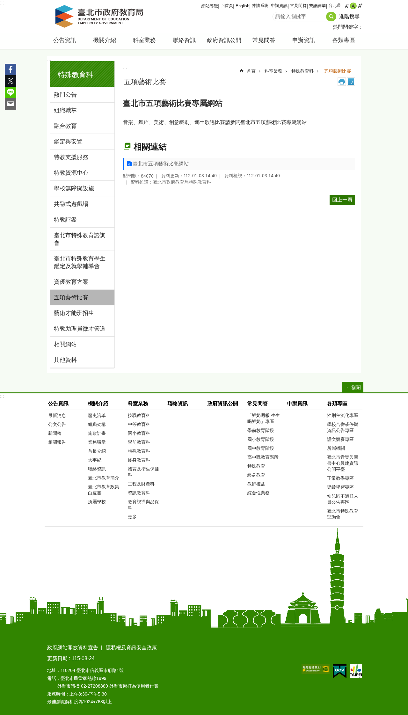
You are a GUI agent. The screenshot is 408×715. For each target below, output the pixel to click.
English (242, 6)
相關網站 (65, 344)
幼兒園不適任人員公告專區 (342, 499)
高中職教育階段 (263, 457)
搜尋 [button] (331, 16)
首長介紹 (97, 451)
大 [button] (360, 6)
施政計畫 (97, 433)
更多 (132, 516)
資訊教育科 (139, 492)
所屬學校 (97, 501)
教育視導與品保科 (143, 504)
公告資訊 (58, 403)
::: (2, 2)
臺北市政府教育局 (100, 16)
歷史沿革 (97, 415)
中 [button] (353, 6)
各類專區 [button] (343, 40)
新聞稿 (55, 433)
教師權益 (256, 483)
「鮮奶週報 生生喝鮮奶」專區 (263, 418)
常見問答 (298, 5)
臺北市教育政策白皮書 (103, 489)
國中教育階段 (260, 448)
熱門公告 (65, 94)
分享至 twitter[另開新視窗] (10, 81)
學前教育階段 (260, 430)
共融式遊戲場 (71, 204)
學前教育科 (139, 442)
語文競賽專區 (340, 439)
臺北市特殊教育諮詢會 (80, 239)
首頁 (251, 71)
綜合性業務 (258, 492)
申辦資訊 (279, 5)
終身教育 (256, 475)
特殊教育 (256, 466)
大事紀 (94, 460)
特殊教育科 (302, 71)
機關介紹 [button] (104, 40)
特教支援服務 (71, 157)
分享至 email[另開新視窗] (10, 104)
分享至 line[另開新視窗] (10, 92)
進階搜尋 (349, 16)
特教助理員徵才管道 (80, 328)
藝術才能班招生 (74, 313)
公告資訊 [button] (64, 40)
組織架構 (97, 424)
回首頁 (227, 5)
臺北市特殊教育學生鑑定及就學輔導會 (80, 262)
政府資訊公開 (224, 40)
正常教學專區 (340, 478)
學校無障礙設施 (74, 188)
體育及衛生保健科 (143, 472)
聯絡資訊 (184, 40)
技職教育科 (139, 415)
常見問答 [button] (263, 40)
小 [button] (346, 6)
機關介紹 (98, 403)
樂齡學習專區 (340, 487)
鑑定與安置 (68, 141)
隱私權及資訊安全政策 (131, 647)
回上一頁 (342, 199)
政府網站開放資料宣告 (72, 647)
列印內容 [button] (342, 81)
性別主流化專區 (342, 415)
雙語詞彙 (317, 5)
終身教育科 (139, 460)
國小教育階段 (260, 439)
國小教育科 (139, 433)
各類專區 (337, 403)
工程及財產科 (141, 483)
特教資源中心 (71, 173)
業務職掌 (97, 442)
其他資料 (65, 360)
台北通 (334, 5)
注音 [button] (351, 81)
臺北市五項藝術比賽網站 (161, 163)
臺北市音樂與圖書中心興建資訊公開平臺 (342, 463)
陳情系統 (260, 5)
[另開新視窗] (316, 669)
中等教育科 (139, 424)
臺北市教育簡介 (103, 477)
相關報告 (57, 442)
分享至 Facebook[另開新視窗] (10, 69)
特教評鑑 (65, 219)
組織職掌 (65, 110)
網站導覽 (209, 6)
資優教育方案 (71, 282)
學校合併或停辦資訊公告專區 (342, 427)
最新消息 (57, 415)
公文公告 (57, 424)
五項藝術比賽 (71, 297)
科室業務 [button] (144, 40)
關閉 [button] (356, 387)
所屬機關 (336, 448)
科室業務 (273, 71)
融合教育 (65, 126)
